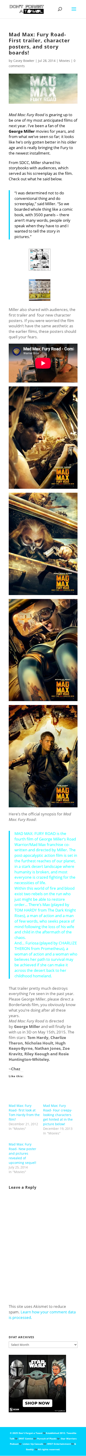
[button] (43, 260)
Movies (64, 60)
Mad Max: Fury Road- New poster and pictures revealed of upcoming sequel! (22, 1153)
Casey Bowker (23, 60)
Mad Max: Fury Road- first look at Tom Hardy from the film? (24, 1112)
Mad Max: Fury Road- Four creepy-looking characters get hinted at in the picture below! (58, 1114)
